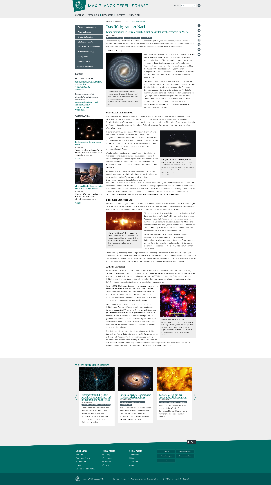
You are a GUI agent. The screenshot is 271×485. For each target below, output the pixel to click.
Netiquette (133, 465)
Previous (76, 397)
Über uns (79, 15)
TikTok (107, 465)
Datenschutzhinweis (138, 479)
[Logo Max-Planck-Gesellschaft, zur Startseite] (110, 7)
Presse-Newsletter (85, 66)
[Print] (199, 54)
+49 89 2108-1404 (83, 107)
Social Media (108, 451)
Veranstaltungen (84, 32)
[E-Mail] (199, 49)
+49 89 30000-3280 (83, 86)
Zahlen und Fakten (83, 458)
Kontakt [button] (79, 74)
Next (194, 397)
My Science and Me (85, 42)
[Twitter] (199, 40)
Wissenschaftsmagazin (87, 27)
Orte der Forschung (85, 52)
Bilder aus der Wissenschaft (89, 47)
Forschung (93, 15)
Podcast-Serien (84, 62)
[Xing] (199, 44)
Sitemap (116, 479)
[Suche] (193, 5)
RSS (166, 460)
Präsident (79, 455)
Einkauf (78, 465)
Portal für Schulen (85, 37)
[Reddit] (199, 35)
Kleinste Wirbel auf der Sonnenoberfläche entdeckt (173, 396)
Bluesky (107, 455)
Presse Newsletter (185, 451)
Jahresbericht (81, 462)
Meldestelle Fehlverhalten (85, 469)
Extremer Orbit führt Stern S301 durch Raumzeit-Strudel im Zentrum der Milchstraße (96, 397)
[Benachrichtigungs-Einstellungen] (199, 5)
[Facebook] (199, 25)
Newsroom (107, 15)
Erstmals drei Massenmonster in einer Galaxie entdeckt (135, 396)
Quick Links (81, 451)
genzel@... (80, 89)
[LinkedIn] (199, 30)
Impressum (125, 479)
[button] (140, 87)
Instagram (135, 458)
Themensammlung (185, 456)
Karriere (120, 15)
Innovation (134, 15)
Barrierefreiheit (152, 479)
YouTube (134, 462)
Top (193, 442)
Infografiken (83, 57)
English (177, 6)
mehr (78, 159)
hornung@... (81, 109)
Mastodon (108, 458)
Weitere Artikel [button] (82, 116)
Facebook (135, 455)
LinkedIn (107, 462)
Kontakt (166, 451)
